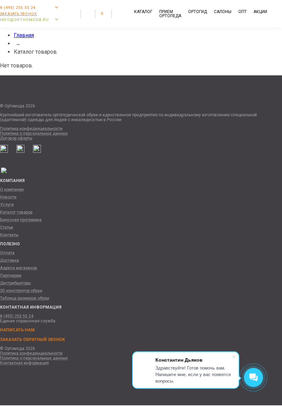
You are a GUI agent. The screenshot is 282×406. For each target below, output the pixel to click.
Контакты (9, 235)
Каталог (143, 11)
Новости (8, 197)
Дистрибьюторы (15, 283)
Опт (242, 11)
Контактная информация (24, 363)
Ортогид (197, 11)
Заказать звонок (18, 14)
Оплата (7, 252)
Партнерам (10, 275)
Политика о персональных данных (34, 133)
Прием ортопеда (170, 13)
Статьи (6, 227)
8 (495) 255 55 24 (16, 316)
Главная (24, 35)
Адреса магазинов (18, 268)
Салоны (222, 11)
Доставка (9, 260)
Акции (260, 11)
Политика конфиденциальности (31, 128)
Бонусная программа (21, 219)
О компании (12, 189)
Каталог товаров (16, 212)
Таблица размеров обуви (24, 298)
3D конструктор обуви (21, 290)
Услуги (7, 204)
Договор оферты (16, 138)
